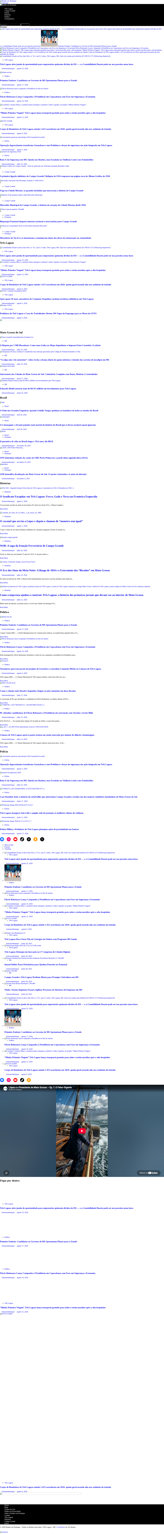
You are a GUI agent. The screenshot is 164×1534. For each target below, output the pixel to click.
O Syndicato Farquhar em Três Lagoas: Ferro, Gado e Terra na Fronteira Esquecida (48, 496)
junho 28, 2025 (26, 943)
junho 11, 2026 (22, 817)
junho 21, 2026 (22, 378)
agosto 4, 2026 (22, 673)
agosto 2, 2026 (22, 501)
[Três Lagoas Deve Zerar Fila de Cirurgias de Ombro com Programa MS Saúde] (14, 933)
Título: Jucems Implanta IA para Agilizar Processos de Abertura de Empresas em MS (43, 990)
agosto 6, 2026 (22, 133)
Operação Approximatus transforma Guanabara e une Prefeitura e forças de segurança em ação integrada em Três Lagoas (56, 145)
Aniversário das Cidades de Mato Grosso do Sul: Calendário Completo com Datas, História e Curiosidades (48, 374)
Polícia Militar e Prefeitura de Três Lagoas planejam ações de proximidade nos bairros (39, 829)
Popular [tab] (7, 847)
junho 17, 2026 (22, 801)
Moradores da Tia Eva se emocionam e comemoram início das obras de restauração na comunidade (45, 238)
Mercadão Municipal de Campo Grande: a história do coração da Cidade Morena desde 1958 (43, 205)
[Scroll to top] (0, 1529)
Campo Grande (9, 11)
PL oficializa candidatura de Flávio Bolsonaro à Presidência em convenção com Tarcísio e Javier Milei (46, 713)
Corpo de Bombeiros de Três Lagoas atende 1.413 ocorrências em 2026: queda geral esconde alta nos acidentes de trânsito (55, 129)
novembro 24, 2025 (24, 462)
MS (5, 341)
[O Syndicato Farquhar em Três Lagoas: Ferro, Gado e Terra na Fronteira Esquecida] (37, 488)
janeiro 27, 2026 (22, 833)
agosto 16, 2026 (22, 101)
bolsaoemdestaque (8, 68)
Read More (4, 509)
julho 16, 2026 (22, 364)
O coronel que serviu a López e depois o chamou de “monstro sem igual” (41, 521)
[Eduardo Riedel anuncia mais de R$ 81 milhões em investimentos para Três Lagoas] (30, 380)
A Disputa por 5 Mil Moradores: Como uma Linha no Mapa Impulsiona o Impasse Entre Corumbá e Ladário (50, 345)
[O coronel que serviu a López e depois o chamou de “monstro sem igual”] (20, 513)
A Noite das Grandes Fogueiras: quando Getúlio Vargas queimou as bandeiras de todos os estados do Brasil (49, 410)
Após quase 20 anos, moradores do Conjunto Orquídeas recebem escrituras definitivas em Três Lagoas (47, 299)
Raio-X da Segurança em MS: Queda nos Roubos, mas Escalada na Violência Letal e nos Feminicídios (46, 160)
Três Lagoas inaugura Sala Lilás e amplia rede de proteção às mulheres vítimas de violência (41, 813)
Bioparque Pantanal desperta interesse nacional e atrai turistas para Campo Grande (38, 221)
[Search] (0, 23)
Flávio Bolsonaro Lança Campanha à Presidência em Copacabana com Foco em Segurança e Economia (111, 48)
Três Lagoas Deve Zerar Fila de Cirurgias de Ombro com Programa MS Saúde (40, 939)
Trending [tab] (7, 849)
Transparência (9, 19)
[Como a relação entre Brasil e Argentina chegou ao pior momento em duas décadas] (7, 683)
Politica (7, 17)
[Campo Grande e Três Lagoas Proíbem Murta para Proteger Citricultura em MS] (10, 971)
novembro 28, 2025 (24, 446)
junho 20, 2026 (22, 393)
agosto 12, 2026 (22, 117)
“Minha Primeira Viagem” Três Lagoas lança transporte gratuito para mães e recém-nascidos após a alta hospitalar (122, 50)
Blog (6, 1507)
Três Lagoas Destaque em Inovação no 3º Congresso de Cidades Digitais (37, 952)
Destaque (7, 217)
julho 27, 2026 (22, 695)
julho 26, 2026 (22, 550)
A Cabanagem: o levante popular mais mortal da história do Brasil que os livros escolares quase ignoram (48, 425)
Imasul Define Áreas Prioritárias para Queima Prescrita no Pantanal (35, 964)
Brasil (6, 406)
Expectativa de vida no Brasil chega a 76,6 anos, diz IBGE (26, 441)
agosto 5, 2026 (22, 150)
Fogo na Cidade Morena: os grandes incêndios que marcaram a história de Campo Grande (41, 190)
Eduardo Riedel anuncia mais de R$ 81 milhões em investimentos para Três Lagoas (38, 388)
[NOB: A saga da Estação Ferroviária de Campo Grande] (9, 537)
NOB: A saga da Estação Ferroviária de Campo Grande (32, 545)
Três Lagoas (8, 9)
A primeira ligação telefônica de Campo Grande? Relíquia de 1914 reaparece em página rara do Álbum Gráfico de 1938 (55, 176)
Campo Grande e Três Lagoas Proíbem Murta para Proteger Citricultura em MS (41, 977)
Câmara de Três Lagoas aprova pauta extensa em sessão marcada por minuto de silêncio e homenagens (47, 735)
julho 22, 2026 (22, 600)
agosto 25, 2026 (22, 68)
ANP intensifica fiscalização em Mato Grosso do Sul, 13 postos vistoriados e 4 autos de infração (43, 474)
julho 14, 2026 (22, 739)
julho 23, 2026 (22, 164)
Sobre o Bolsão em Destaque (14, 1513)
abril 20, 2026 (22, 415)
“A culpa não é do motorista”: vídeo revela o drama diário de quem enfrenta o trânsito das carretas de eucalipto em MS (54, 360)
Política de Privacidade (12, 1511)
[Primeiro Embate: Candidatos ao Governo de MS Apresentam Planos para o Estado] (6, 72)
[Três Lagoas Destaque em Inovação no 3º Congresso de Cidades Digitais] (22, 945)
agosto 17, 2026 (22, 85)
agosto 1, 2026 (22, 526)
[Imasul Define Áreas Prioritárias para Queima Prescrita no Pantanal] (34, 958)
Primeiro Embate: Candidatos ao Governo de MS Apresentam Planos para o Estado (87, 46)
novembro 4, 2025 (23, 478)
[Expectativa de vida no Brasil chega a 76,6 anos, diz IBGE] (3, 431)
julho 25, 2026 (22, 717)
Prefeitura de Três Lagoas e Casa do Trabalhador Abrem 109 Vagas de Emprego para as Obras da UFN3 (48, 313)
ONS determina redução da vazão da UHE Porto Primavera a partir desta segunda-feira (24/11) (44, 458)
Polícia (6, 13)
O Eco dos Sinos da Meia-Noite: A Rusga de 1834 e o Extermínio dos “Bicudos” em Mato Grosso (55, 570)
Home (6, 1505)
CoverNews (61, 1527)
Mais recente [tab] (8, 845)
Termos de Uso (9, 1509)
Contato (7, 1515)
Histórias (7, 15)
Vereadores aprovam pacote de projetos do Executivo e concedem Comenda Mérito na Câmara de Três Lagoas (50, 669)
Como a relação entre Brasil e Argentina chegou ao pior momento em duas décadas (38, 691)
